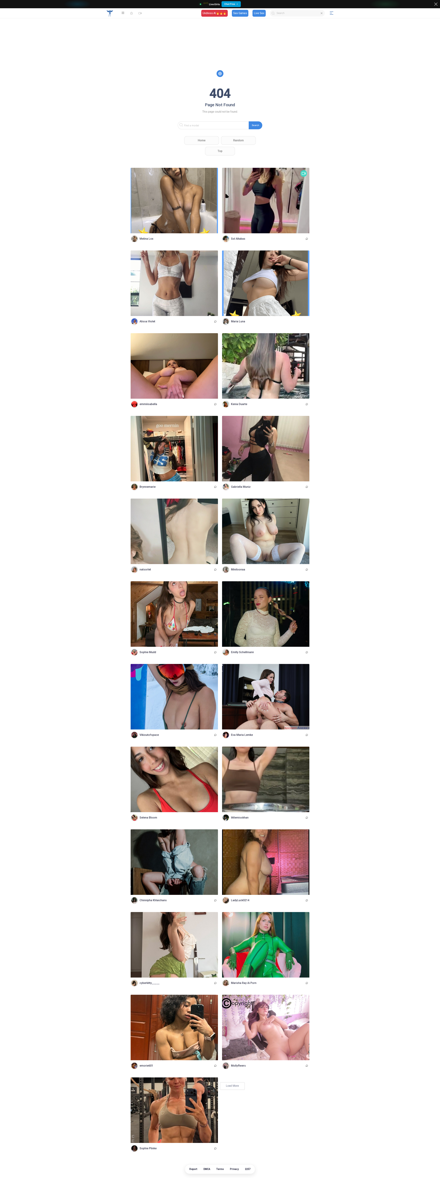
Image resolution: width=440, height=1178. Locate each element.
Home (201, 140)
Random (238, 140)
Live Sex (259, 13)
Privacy (234, 1169)
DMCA (207, 1169)
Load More (232, 1085)
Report (193, 1169)
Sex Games (240, 13)
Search (255, 125)
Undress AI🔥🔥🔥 (214, 13)
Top (220, 151)
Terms (220, 1169)
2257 (248, 1169)
